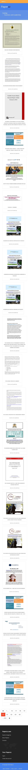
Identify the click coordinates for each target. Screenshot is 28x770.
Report (20, 768)
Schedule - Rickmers (12, 207)
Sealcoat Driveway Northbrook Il (12, 49)
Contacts (4, 740)
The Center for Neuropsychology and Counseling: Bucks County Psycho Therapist (14, 519)
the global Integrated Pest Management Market (14, 414)
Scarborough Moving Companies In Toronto (13, 309)
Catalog (4, 13)
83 (15, 714)
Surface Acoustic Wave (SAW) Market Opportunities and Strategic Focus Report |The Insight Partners (14, 634)
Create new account (7, 758)
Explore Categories (6, 735)
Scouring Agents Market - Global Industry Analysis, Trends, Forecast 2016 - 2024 (14, 149)
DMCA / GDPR (14, 768)
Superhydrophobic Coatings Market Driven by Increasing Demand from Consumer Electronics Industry (14, 699)
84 (19, 714)
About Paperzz (5, 737)
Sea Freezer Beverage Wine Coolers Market (12, 85)
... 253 (4, 718)
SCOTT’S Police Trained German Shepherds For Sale (14, 183)
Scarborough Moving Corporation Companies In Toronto (14, 275)
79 (24, 711)
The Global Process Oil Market (12, 381)
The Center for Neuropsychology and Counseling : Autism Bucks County (14, 554)
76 (12, 711)
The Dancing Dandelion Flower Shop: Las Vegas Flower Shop (14, 449)
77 (16, 711)
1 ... (7, 711)
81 (7, 714)
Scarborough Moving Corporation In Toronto (13, 240)
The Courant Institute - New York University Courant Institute (15, 484)
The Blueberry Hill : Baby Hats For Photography (14, 588)
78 (20, 711)
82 (11, 714)
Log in (3, 756)
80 (3, 714)
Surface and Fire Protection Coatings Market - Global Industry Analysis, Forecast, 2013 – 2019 (14, 613)
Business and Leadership (12, 15)
